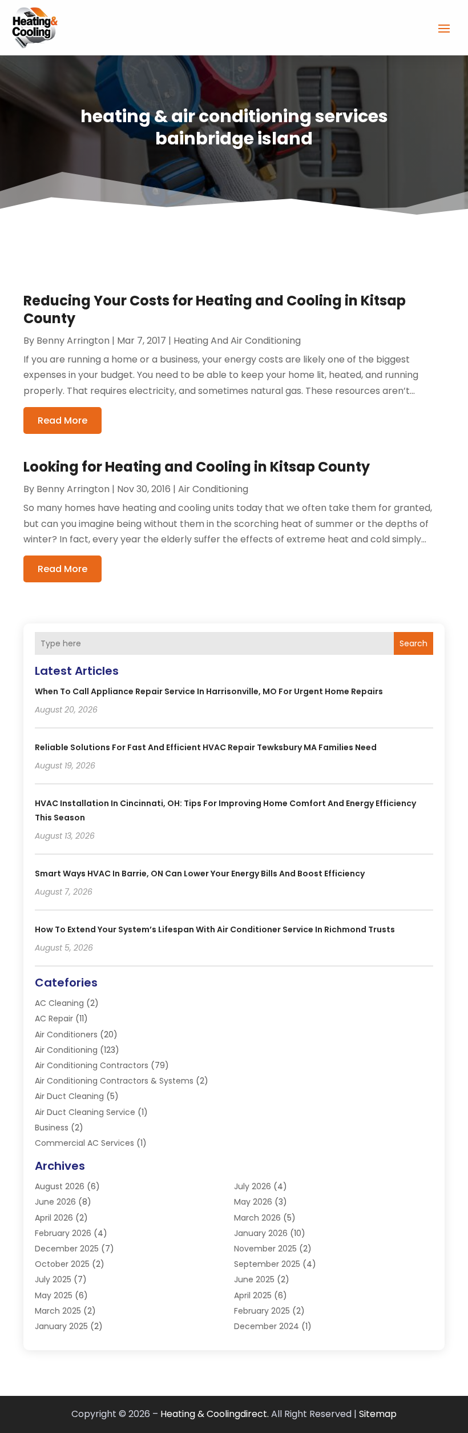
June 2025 (254, 1279)
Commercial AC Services (84, 1143)
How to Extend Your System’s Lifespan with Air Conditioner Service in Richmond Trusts (215, 929)
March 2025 (58, 1311)
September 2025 (267, 1264)
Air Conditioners (66, 1034)
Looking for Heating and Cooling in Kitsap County (196, 466)
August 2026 (59, 1186)
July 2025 (53, 1279)
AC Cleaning (59, 1003)
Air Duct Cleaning (69, 1096)
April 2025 (253, 1295)
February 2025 (262, 1311)
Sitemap (378, 1413)
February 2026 (63, 1233)
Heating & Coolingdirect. (214, 1413)
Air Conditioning (213, 489)
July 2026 (252, 1186)
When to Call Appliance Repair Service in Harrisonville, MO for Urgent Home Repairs (209, 691)
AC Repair (54, 1018)
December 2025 (67, 1248)
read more (62, 420)
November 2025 (265, 1248)
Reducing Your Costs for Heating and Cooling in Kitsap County (214, 309)
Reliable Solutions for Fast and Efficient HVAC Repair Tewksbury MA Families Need (206, 747)
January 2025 (61, 1326)
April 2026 (54, 1217)
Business (51, 1127)
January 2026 (261, 1233)
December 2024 (266, 1326)
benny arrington (73, 340)
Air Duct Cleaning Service (85, 1112)
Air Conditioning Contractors (91, 1065)
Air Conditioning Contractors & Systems (114, 1080)
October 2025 (62, 1264)
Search (413, 643)
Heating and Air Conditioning (237, 340)
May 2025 (53, 1295)
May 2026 (253, 1201)
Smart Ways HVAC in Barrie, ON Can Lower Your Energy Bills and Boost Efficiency (200, 873)
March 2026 (257, 1217)
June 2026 (55, 1201)
